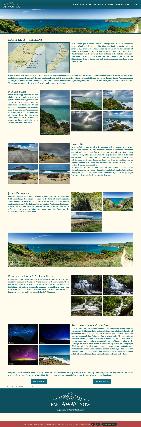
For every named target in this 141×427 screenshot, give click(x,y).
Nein (98, 424)
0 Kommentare (40, 387)
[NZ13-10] (70, 233)
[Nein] (139, 424)
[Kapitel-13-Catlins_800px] (39, 43)
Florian (9, 387)
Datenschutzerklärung (75, 410)
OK (93, 424)
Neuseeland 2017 (29, 387)
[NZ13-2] (55, 91)
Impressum (61, 410)
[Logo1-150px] (11, 2)
